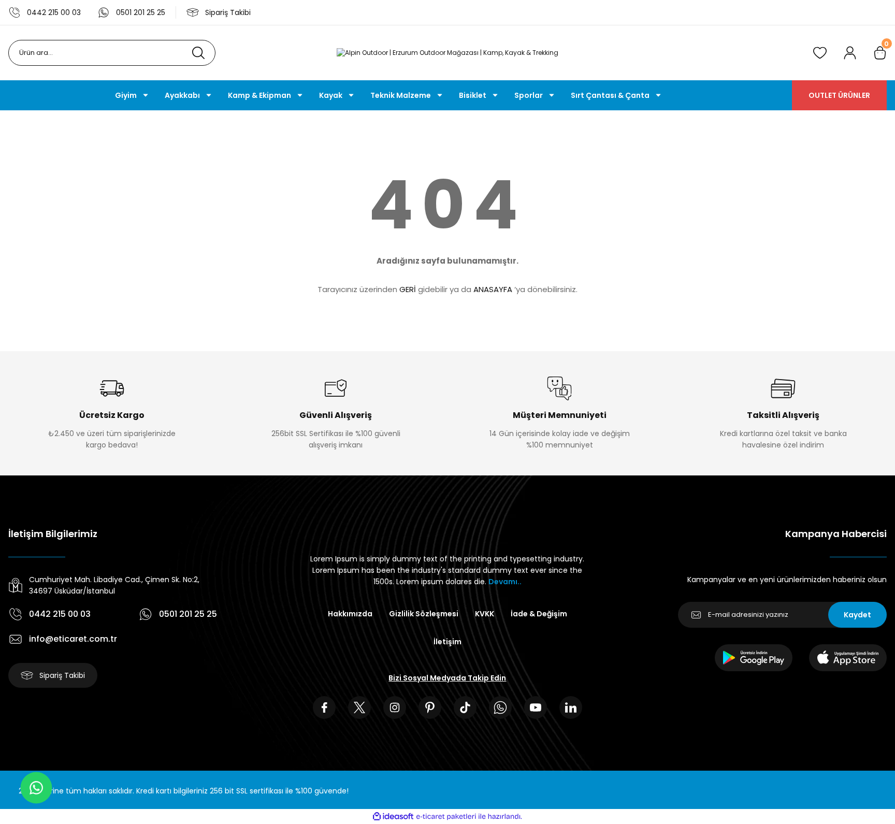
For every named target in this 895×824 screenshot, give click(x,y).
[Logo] (447, 53)
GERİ (407, 289)
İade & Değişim (539, 614)
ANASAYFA (492, 289)
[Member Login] (850, 53)
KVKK (484, 614)
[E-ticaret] (446, 816)
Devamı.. (505, 581)
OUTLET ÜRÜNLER (839, 95)
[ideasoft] (393, 816)
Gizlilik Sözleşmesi (423, 614)
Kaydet (857, 615)
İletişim (447, 642)
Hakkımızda (350, 614)
